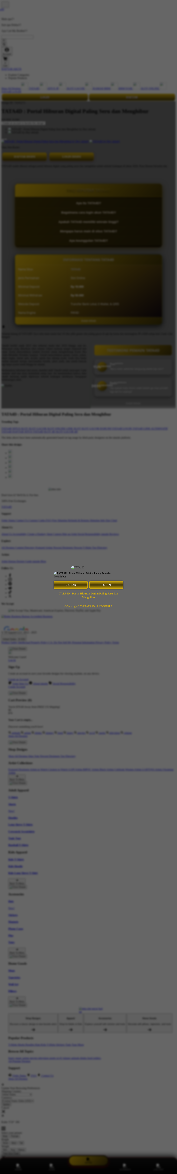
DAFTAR (71, 585)
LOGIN (106, 585)
